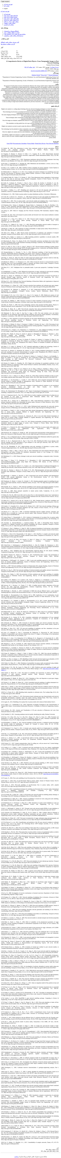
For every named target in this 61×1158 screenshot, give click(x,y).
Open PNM (10, 143)
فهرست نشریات (8, 4)
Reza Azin (44, 75)
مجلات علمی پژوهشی (9, 23)
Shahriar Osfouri (36, 75)
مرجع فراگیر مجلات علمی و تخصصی (13, 35)
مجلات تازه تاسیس (9, 24)
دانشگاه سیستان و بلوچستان (11, 31)
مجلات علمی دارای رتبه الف (11, 21)
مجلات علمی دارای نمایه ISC (11, 18)
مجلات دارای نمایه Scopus (10, 17)
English (6, 8)
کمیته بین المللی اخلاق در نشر (11, 32)
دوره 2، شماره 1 (54, 67)
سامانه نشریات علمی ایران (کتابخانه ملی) (14, 34)
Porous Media (30, 143)
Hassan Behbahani (53, 75)
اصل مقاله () (29, 67)
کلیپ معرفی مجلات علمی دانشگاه (10, 42)
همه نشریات (7, 14)
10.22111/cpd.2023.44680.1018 (39, 70)
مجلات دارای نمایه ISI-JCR (11, 15)
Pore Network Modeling (52, 143)
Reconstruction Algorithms (20, 143)
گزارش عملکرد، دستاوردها (8, 44)
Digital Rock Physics (40, 143)
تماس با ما (6, 6)
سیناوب (16, 1156)
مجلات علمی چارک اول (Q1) (11, 20)
